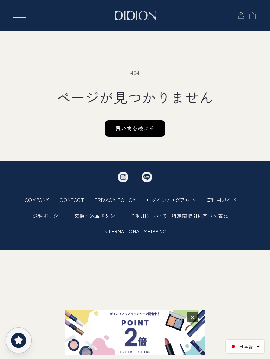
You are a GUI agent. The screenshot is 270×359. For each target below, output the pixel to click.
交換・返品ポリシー (97, 215)
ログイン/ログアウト (170, 199)
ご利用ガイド (221, 199)
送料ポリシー (48, 215)
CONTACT (71, 199)
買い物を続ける (135, 128)
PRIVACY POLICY (115, 199)
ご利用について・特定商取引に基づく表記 (179, 215)
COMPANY (37, 199)
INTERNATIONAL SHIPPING (135, 231)
